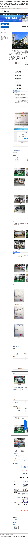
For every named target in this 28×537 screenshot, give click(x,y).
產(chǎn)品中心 (11, 14)
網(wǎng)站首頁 (4, 14)
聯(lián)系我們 (18, 14)
